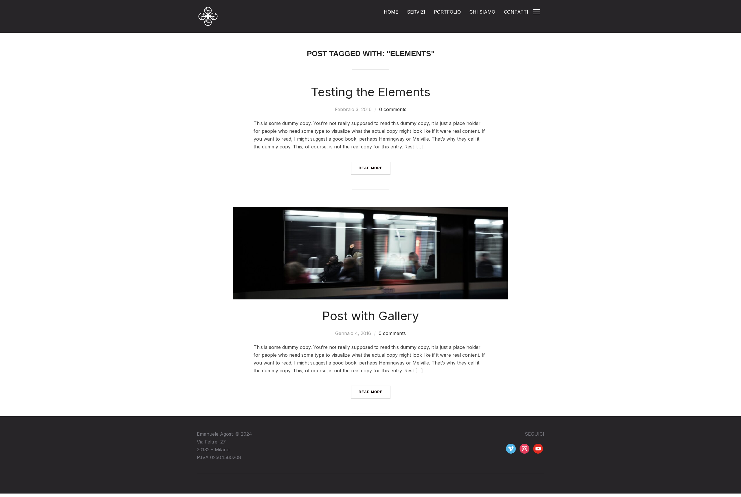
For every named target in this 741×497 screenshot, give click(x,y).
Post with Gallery (370, 315)
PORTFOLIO (447, 12)
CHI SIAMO (482, 12)
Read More (371, 168)
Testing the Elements (370, 91)
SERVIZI (416, 12)
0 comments (392, 109)
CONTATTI (516, 12)
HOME (391, 12)
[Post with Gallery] (370, 210)
